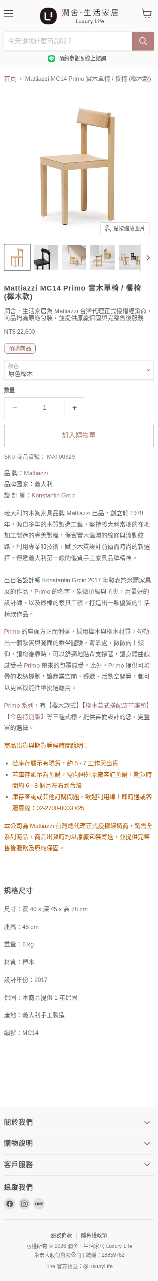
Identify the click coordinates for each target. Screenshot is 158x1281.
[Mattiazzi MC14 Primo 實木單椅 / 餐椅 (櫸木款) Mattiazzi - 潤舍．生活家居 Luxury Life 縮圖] (17, 257)
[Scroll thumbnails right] (146, 258)
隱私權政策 (94, 1235)
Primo (42, 591)
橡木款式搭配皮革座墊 (115, 705)
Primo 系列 (19, 705)
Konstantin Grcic (54, 495)
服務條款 (61, 1235)
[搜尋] (143, 41)
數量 (9, 390)
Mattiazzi (36, 473)
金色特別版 (25, 716)
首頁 (10, 78)
